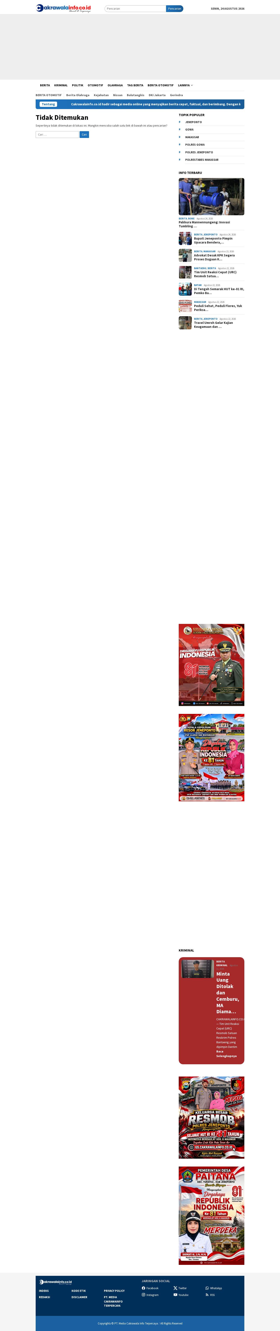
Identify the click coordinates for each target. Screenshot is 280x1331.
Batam (198, 285)
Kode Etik (79, 1291)
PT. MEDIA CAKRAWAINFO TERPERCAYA (113, 1301)
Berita (183, 218)
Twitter (182, 1288)
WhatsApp (216, 1288)
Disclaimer (79, 1297)
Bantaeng (200, 268)
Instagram (153, 1295)
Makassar (192, 137)
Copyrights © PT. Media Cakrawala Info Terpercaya (128, 1323)
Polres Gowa (195, 145)
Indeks (44, 1291)
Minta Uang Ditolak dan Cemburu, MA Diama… (227, 993)
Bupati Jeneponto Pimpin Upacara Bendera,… (213, 240)
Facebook (152, 1288)
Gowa (189, 129)
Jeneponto (193, 122)
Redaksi (44, 1297)
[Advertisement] (140, 47)
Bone (191, 218)
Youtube (183, 1295)
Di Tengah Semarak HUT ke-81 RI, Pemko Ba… (219, 291)
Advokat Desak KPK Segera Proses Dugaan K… (214, 257)
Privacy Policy (114, 1291)
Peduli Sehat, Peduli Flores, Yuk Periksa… (218, 308)
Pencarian (174, 9)
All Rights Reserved (171, 1323)
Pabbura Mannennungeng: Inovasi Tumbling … (204, 224)
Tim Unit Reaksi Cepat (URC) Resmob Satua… (215, 274)
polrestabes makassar (202, 160)
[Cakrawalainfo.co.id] (63, 8)
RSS (212, 1295)
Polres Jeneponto (199, 152)
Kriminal (222, 965)
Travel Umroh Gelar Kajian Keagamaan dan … (213, 325)
